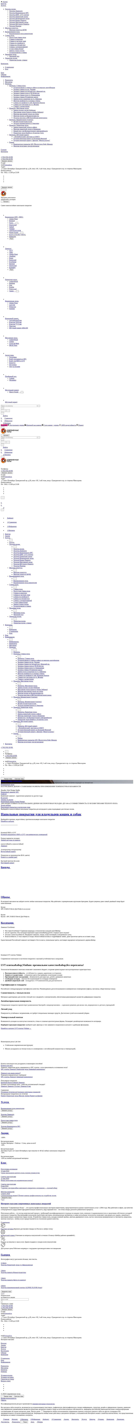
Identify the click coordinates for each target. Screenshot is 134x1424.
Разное (11, 142)
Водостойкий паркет (8, 851)
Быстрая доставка (7, 1229)
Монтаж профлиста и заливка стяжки (26, 101)
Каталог (4, 1343)
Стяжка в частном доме (17, 41)
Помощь (4, 1371)
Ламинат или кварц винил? (11, 1073)
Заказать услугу (7, 1110)
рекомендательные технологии (43, 1404)
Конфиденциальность (8, 1398)
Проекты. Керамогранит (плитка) (21, 120)
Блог (2, 1360)
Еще (11, 238)
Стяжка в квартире (16, 39)
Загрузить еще (6, 1197)
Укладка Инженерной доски (19, 18)
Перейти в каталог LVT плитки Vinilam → (16, 1028)
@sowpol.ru (8, 165)
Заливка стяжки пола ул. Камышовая (26, 95)
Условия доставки (7, 1377)
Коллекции (5, 1351)
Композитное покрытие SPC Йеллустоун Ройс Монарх (33, 144)
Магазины (4, 1368)
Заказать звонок (7, 161)
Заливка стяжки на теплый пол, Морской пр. (29, 91)
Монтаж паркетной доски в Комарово (27, 129)
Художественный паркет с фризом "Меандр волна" (31, 140)
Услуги (3, 1349)
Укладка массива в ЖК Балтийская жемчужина (30, 118)
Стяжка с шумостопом (21, 106)
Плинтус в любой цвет (9, 857)
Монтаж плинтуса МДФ (18, 30)
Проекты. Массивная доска (19, 108)
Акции (3, 1345)
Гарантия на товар (7, 1379)
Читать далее (35, 1411)
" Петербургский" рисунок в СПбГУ (26, 137)
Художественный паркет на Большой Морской (30, 138)
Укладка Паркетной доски (18, 17)
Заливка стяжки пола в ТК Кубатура (26, 93)
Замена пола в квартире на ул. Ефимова (27, 99)
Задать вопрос (6, 805)
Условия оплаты (6, 1375)
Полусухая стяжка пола (17, 37)
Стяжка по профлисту (17, 43)
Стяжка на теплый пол (17, 45)
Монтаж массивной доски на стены (26, 114)
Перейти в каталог (7, 821)
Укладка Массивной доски (18, 22)
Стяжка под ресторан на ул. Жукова (26, 104)
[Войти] (2, 500)
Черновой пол (14, 56)
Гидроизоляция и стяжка (18, 52)
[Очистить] (38, 406)
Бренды (3, 1347)
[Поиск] (2, 497)
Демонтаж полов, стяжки (18, 60)
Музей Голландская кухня (22, 121)
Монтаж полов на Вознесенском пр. (26, 116)
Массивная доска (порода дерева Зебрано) (28, 112)
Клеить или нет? (7, 1065)
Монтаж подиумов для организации (26, 146)
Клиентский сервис (8, 1235)
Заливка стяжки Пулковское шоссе (25, 97)
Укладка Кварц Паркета (17, 20)
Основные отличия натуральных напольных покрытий (20, 1092)
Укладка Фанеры (15, 26)
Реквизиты (5, 1366)
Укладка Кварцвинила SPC (19, 13)
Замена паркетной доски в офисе (25, 127)
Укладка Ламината (16, 11)
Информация (5, 1362)
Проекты (4, 1370)
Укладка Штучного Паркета (19, 24)
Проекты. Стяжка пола (17, 86)
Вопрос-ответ (6, 1381)
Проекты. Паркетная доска (19, 125)
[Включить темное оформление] (3, 189)
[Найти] (8, 410)
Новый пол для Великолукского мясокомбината (30, 131)
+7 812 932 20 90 (7, 157)
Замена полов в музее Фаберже (24, 110)
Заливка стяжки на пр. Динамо (24, 89)
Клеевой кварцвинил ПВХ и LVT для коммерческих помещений (24, 834)
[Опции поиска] (2, 408)
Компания (4, 1354)
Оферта (3, 1400)
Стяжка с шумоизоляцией (18, 47)
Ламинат (4, 846)
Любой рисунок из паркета (10, 840)
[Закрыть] (2, 510)
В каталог (4, 798)
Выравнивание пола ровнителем (21, 34)
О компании (5, 1222)
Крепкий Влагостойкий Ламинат (13, 1082)
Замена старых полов (16, 51)
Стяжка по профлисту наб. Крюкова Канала (29, 103)
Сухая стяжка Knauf (16, 49)
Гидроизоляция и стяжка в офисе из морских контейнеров (34, 87)
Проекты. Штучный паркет (19, 135)
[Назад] (11, 540)
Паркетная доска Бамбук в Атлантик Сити (28, 133)
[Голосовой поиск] (3, 410)
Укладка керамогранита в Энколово (26, 123)
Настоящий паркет (7, 863)
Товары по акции (7, 800)
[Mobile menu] (2, 457)
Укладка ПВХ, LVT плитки (19, 15)
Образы (3, 1353)
